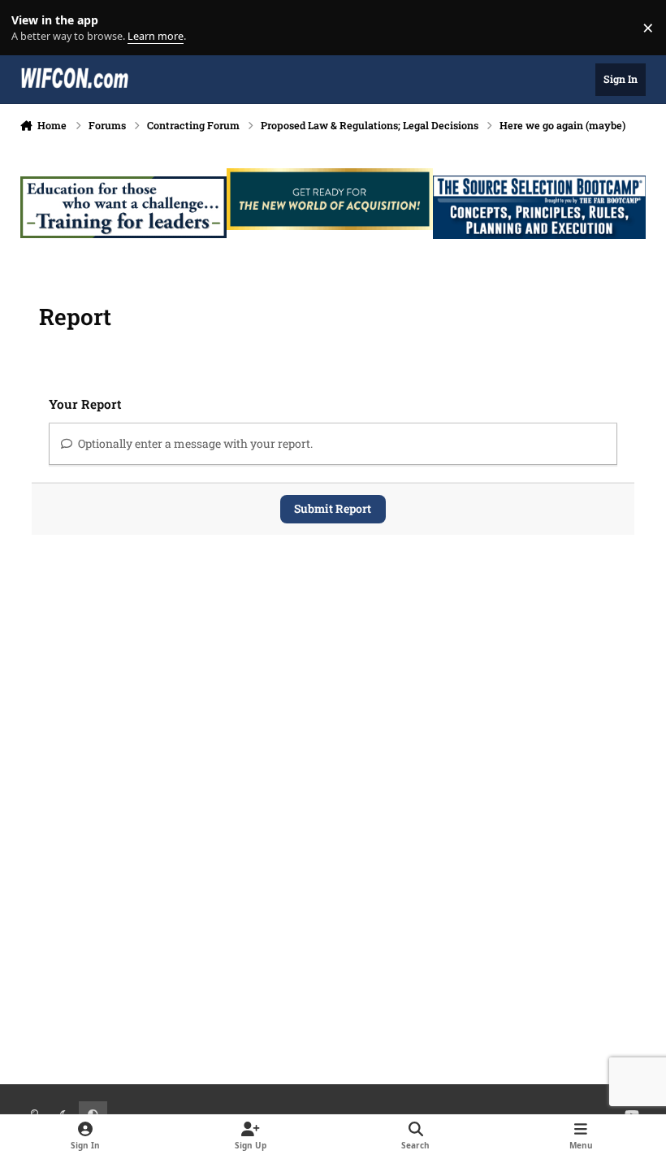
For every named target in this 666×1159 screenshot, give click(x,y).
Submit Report (332, 508)
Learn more (31, 28)
